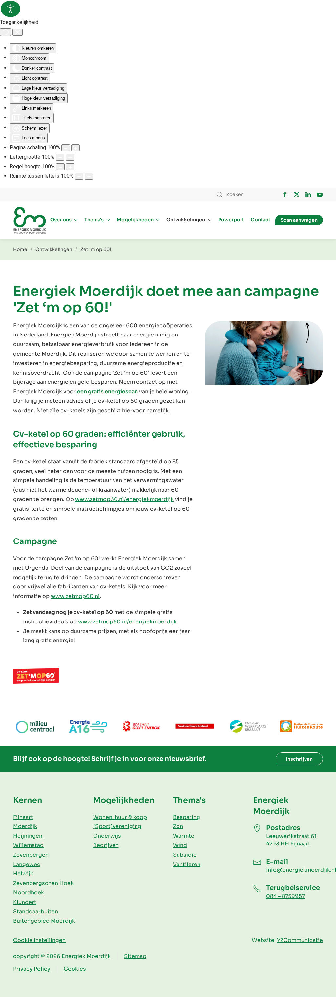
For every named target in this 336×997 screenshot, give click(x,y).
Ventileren (186, 864)
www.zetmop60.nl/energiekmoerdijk (124, 499)
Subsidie (185, 854)
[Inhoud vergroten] (75, 147)
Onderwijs (107, 835)
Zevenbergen (31, 854)
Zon (178, 826)
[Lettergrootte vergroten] (70, 157)
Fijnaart (23, 817)
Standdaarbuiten (35, 911)
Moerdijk (25, 826)
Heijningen (27, 835)
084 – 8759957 (285, 896)
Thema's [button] (94, 220)
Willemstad (28, 845)
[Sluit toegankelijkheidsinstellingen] (17, 32)
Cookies (75, 969)
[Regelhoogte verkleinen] (60, 166)
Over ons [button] (61, 220)
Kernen (27, 800)
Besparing (186, 817)
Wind (180, 845)
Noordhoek (28, 892)
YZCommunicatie (300, 940)
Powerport (231, 220)
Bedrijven (106, 845)
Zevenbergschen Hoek (43, 883)
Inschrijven (299, 759)
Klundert (24, 902)
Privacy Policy (31, 969)
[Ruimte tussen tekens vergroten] (89, 176)
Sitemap (135, 956)
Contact (260, 220)
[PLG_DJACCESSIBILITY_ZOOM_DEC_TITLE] (65, 147)
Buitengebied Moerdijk (44, 920)
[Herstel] (5, 32)
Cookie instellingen (39, 940)
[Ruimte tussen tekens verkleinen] (79, 176)
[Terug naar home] (29, 220)
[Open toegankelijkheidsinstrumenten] (10, 9)
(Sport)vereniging (117, 826)
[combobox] (242, 194)
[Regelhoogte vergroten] (70, 166)
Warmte (183, 835)
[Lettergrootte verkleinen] (60, 157)
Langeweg (27, 864)
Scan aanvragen (299, 220)
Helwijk (23, 873)
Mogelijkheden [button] (135, 220)
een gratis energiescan (107, 391)
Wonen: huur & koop (120, 817)
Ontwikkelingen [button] (185, 220)
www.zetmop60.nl (75, 596)
